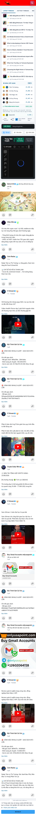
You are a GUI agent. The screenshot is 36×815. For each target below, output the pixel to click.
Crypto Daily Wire (13, 467)
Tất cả (7, 132)
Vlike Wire (11, 222)
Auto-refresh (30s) (21, 119)
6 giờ (8, 736)
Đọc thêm (4, 245)
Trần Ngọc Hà (13, 94)
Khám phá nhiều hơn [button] (10, 807)
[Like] (18, 215)
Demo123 (12, 115)
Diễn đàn (13, 119)
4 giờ (8, 504)
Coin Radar (11, 256)
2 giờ (8, 347)
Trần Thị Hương (13, 87)
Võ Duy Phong (13, 98)
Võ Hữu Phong (13, 91)
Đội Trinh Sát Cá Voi (14, 344)
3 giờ (8, 381)
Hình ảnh (31, 132)
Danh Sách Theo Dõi (29, 139)
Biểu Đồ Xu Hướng (20, 139)
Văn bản (19, 132)
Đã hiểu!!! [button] (18, 812)
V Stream (10, 291)
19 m (8, 259)
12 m (8, 225)
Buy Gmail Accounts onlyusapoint (19, 555)
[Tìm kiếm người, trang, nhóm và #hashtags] (32, 3)
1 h (8, 293)
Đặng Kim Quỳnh (14, 102)
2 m (8, 188)
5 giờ (8, 559)
